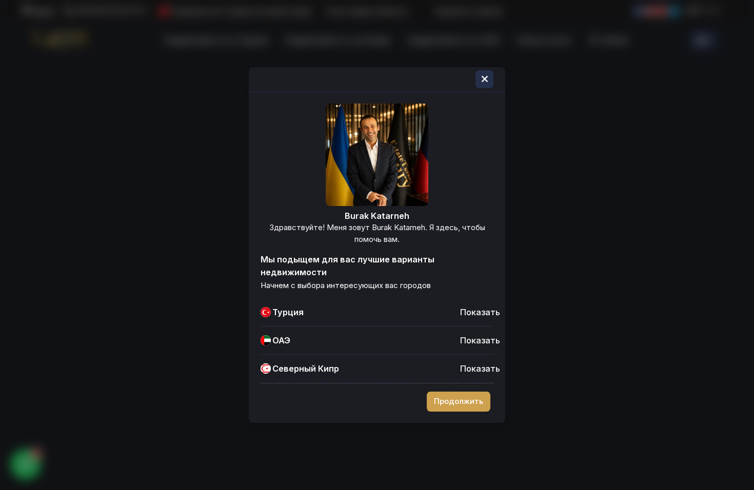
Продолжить (458, 401)
